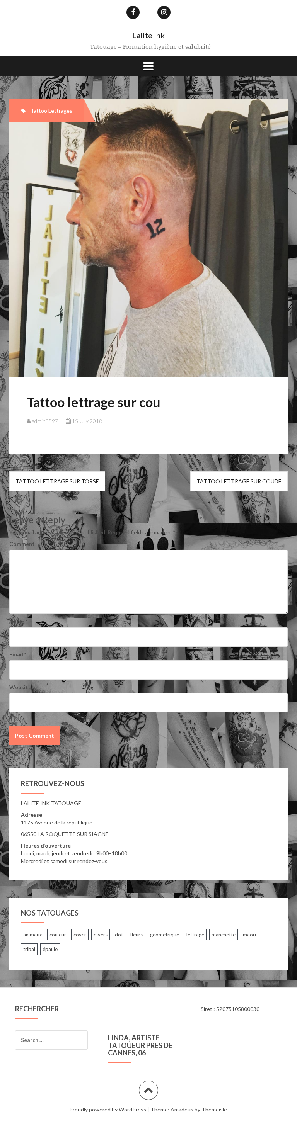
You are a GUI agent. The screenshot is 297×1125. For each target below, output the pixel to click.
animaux (32, 934)
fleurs (136, 934)
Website (20, 687)
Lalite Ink (148, 35)
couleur (58, 934)
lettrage (195, 934)
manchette (224, 934)
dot (119, 934)
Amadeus (182, 1109)
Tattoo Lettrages (51, 110)
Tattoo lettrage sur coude (239, 481)
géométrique (164, 934)
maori (249, 934)
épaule (50, 949)
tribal (29, 949)
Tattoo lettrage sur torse (57, 481)
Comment (22, 543)
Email (17, 654)
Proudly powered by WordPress (107, 1109)
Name (18, 621)
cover (79, 934)
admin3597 (45, 421)
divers (101, 934)
